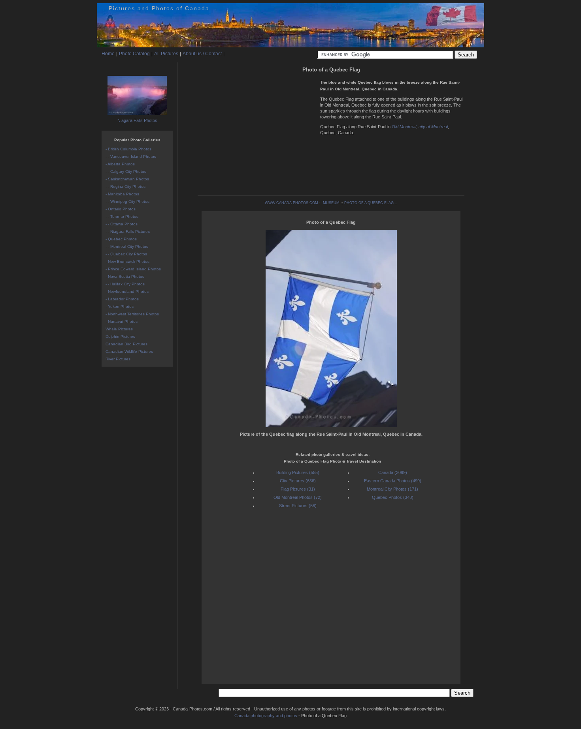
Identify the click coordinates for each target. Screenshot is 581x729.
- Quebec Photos (121, 239)
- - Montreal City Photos (127, 246)
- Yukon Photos (120, 306)
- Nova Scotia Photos (125, 276)
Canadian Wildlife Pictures (129, 351)
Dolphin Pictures (120, 336)
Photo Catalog (134, 53)
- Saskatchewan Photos (127, 179)
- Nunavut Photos (122, 321)
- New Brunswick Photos (127, 261)
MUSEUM (331, 203)
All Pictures (166, 53)
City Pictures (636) (298, 480)
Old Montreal (404, 126)
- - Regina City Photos (125, 186)
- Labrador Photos (122, 299)
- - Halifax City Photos (125, 284)
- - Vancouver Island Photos (131, 156)
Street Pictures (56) (298, 505)
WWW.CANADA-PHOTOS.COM (291, 203)
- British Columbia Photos (128, 149)
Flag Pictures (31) (298, 489)
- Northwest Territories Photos (132, 314)
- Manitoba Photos (122, 194)
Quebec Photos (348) (392, 497)
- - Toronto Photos (122, 216)
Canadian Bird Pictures (126, 344)
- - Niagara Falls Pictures (128, 231)
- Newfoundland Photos (127, 291)
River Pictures (118, 359)
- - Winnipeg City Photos (127, 201)
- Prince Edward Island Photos (133, 269)
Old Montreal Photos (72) (298, 497)
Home (108, 53)
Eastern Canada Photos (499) (392, 480)
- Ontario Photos (121, 209)
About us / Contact (202, 53)
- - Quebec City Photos (126, 254)
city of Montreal (433, 126)
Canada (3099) (392, 472)
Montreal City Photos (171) (392, 489)
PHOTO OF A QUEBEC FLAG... (370, 203)
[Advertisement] (257, 130)
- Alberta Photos (120, 164)
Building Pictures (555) (297, 472)
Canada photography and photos (265, 715)
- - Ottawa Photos (122, 224)
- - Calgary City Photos (126, 171)
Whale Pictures (119, 329)
